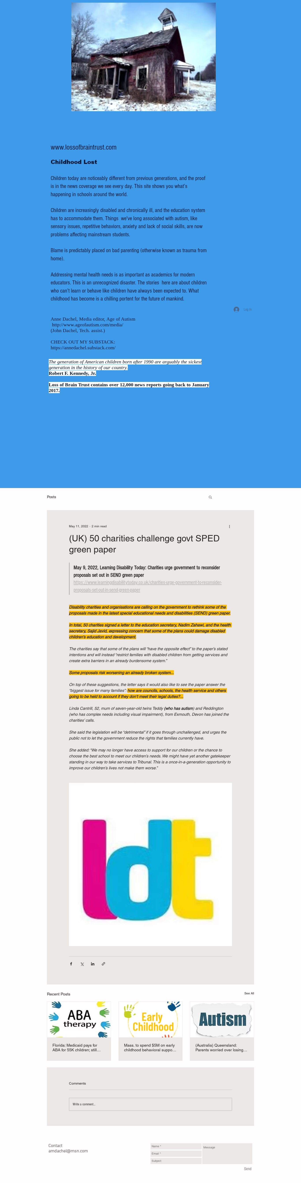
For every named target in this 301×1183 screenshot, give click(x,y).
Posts (51, 497)
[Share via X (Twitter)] (82, 964)
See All (249, 993)
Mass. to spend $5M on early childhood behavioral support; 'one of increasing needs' (150, 1047)
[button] (210, 497)
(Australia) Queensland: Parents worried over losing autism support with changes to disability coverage (220, 1047)
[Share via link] (103, 964)
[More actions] (229, 526)
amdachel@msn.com (68, 1151)
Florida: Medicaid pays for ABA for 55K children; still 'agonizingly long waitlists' (74, 1047)
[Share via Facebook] (71, 964)
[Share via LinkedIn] (93, 964)
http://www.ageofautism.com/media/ (87, 324)
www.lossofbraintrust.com (84, 147)
